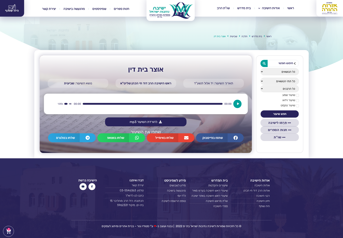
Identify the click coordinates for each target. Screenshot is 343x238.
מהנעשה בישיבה (74, 9)
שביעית (233, 36)
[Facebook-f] (91, 186)
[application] (150, 104)
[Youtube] (82, 186)
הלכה (244, 36)
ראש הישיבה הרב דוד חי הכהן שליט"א (145, 83)
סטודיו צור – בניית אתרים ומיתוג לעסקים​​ (125, 226)
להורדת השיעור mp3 (143, 122)
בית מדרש (244, 8)
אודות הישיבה (271, 8)
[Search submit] (264, 63)
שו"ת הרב (223, 8)
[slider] (66, 104)
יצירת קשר (49, 9)
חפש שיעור (279, 114)
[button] (220, 137)
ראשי (290, 8)
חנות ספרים (121, 9)
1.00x (60, 104)
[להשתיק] (70, 104)
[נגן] (237, 104)
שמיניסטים (99, 9)
